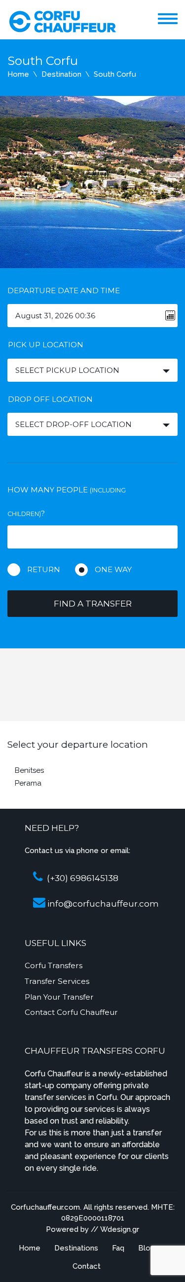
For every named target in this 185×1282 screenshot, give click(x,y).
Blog (146, 1248)
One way (113, 569)
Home (18, 74)
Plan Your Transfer (59, 997)
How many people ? (66, 501)
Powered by (67, 1229)
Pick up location (45, 344)
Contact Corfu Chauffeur (71, 1012)
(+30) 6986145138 (81, 878)
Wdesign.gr (119, 1229)
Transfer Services (57, 981)
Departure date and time (63, 290)
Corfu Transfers (53, 965)
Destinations (76, 1248)
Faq (118, 1248)
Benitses (29, 770)
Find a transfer (93, 604)
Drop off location (50, 399)
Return (43, 569)
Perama (28, 783)
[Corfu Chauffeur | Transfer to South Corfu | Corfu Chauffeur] (61, 20)
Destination (61, 74)
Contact (87, 1266)
